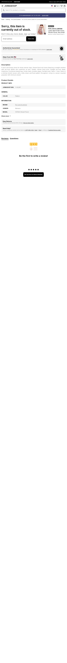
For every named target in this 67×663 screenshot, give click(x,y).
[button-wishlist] (62, 6)
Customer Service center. (54, 130)
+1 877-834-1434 (29, 130)
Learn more (49, 49)
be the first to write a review (33, 174)
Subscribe (31, 38)
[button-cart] (65, 6)
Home (2, 19)
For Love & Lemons (16, 19)
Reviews (5, 138)
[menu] (2, 6)
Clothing (8, 19)
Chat (40, 130)
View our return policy (28, 123)
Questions (14, 138)
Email (36, 130)
